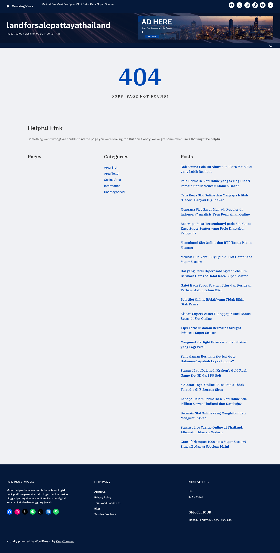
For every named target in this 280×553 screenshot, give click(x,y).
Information (112, 186)
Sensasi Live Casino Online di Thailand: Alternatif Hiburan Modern (212, 429)
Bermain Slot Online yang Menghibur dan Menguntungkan (213, 415)
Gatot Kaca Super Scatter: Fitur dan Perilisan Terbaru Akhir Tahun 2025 (216, 287)
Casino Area (112, 180)
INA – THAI (195, 497)
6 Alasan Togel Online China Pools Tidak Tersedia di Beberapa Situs (212, 387)
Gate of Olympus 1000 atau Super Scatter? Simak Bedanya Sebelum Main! (213, 444)
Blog (97, 508)
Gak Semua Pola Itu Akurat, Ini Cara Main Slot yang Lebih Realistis (216, 169)
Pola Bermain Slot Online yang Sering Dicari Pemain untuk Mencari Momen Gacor (215, 183)
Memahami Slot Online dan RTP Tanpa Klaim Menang (216, 245)
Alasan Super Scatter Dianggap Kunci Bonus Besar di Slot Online (216, 316)
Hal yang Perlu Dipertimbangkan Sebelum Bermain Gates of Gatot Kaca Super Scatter (214, 273)
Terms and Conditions (107, 503)
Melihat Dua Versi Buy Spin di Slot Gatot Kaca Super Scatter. (78, 4)
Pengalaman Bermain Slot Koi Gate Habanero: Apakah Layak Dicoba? (208, 358)
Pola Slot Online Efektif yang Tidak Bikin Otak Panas (212, 301)
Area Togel (111, 173)
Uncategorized (114, 192)
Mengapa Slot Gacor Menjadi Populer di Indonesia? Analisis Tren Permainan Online (215, 211)
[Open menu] (271, 45)
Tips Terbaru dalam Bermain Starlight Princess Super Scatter (211, 330)
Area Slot (110, 167)
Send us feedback (105, 514)
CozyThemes (65, 541)
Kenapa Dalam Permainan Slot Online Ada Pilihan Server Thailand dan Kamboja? (214, 401)
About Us (100, 491)
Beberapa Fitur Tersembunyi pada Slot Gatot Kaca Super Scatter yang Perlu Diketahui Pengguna (216, 228)
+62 (190, 490)
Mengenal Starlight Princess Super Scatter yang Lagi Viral (214, 344)
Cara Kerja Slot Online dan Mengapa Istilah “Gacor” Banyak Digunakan (214, 197)
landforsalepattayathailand (59, 25)
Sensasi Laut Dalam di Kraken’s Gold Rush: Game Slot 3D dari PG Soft (214, 372)
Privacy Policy (102, 497)
